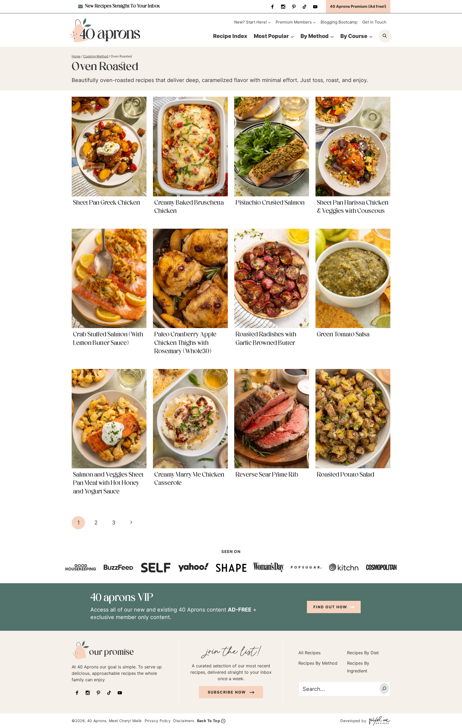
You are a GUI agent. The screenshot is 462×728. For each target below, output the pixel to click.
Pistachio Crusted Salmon (270, 203)
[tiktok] (304, 6)
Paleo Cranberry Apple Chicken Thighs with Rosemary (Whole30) (185, 343)
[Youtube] (315, 6)
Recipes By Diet (363, 652)
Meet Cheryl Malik (125, 720)
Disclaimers (183, 720)
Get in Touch (374, 22)
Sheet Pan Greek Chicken (106, 203)
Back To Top (208, 720)
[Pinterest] (293, 6)
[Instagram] (283, 6)
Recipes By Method (317, 663)
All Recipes (309, 652)
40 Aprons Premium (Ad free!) (358, 6)
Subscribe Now (227, 692)
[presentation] (109, 146)
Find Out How (330, 607)
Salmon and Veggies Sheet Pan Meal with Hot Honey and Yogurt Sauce (108, 483)
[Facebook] (272, 6)
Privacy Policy (158, 720)
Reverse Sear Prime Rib (267, 475)
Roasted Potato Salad (345, 475)
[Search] (384, 688)
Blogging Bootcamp (339, 22)
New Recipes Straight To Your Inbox (122, 6)
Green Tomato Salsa (343, 335)
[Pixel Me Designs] (378, 720)
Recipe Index (230, 36)
